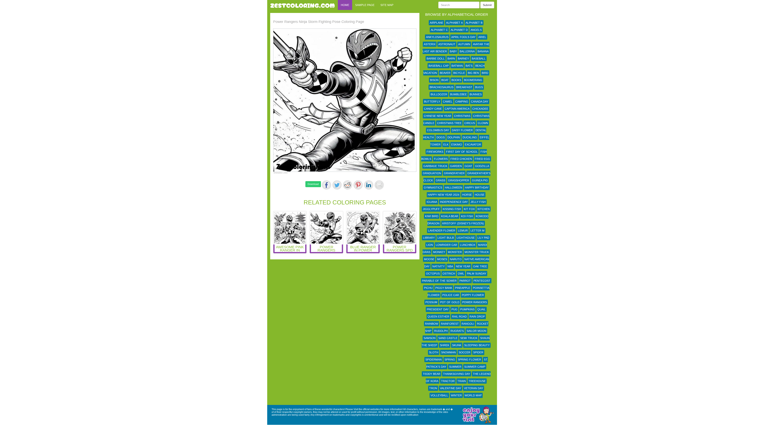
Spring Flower (469, 359)
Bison (434, 80)
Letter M (477, 230)
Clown (483, 123)
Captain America (457, 108)
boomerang (473, 80)
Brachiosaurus (441, 87)
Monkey (439, 252)
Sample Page (364, 5)
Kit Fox (469, 209)
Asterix (430, 44)
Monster (455, 252)
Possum (431, 302)
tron (433, 388)
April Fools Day (463, 37)
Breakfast (464, 87)
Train (461, 381)
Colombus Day (438, 130)
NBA (450, 266)
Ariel (482, 37)
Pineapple (462, 287)
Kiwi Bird (431, 216)
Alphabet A (454, 22)
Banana (483, 51)
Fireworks (435, 151)
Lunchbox (467, 244)
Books (456, 80)
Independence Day (454, 201)
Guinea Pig (480, 180)
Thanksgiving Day (456, 373)
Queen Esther (438, 316)
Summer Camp (474, 366)
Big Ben (473, 72)
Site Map (386, 5)
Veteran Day (473, 388)
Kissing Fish (452, 209)
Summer (455, 366)
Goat (468, 166)
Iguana (432, 201)
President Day (438, 309)
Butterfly (432, 101)
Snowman (448, 352)
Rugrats (457, 330)
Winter (456, 395)
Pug (454, 309)
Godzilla (482, 166)
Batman (457, 65)
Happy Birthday (477, 187)
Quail (481, 309)
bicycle (459, 72)
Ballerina (467, 51)
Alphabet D (459, 29)
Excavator (473, 144)
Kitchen (483, 209)
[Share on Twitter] (337, 185)
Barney (463, 58)
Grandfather (454, 173)
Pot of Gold (449, 302)
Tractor (448, 381)
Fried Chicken (461, 158)
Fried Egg (482, 158)
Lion (429, 244)
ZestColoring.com (302, 5)
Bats (469, 65)
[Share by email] (379, 185)
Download (313, 184)
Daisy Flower (462, 130)
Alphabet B (474, 22)
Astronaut (446, 44)
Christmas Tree (449, 123)
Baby (453, 51)
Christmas (462, 115)
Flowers (441, 158)
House (479, 194)
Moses (442, 259)
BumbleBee (458, 94)
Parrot (465, 280)
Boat (445, 80)
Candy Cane (433, 108)
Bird (485, 72)
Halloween (453, 187)
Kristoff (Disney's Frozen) (463, 223)
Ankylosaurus (437, 37)
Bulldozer (439, 94)
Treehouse (477, 381)
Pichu (428, 287)
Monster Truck (477, 252)
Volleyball (439, 395)
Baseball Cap (439, 65)
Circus (469, 123)
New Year (463, 266)
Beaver (445, 72)
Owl (461, 273)
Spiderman (433, 359)
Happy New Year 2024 (443, 194)
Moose (429, 259)
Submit (487, 5)
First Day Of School (462, 151)
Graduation (432, 173)
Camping (461, 101)
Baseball (479, 58)
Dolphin (453, 137)
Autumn (464, 44)
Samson (430, 338)
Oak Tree (480, 266)
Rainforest (450, 323)
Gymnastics (433, 187)
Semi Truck (468, 338)
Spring (449, 359)
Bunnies (476, 94)
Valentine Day (450, 388)
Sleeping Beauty (477, 345)
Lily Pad (483, 237)
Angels (476, 29)
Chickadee (480, 108)
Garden (456, 166)
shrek (444, 345)
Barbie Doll (436, 58)
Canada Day (479, 101)
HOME (345, 5)
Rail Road (459, 316)
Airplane (436, 22)
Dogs (441, 137)
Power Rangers (474, 302)
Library (429, 237)
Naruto (456, 259)
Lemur (463, 230)
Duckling (470, 137)
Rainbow (431, 323)
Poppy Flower (473, 295)
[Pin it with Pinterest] (358, 185)
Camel (447, 101)
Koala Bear (449, 216)
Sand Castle (447, 338)
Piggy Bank (443, 287)
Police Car (450, 295)
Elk (445, 144)
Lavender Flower (441, 230)
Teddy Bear (431, 373)
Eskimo (456, 144)
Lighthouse (466, 237)
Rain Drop (477, 316)
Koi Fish (467, 216)
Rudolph (441, 330)
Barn (451, 58)
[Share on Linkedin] (368, 185)
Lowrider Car (446, 244)
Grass (440, 180)
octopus (433, 273)
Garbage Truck (435, 166)
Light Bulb (446, 237)
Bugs (479, 87)
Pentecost (482, 280)
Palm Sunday (476, 273)
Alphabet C (439, 29)
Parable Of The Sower (439, 280)
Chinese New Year (437, 115)
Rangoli (468, 323)
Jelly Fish (478, 201)
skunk (456, 345)
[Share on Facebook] (326, 185)
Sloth (433, 352)
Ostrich (448, 273)
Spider (478, 352)
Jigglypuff (431, 209)
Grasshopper (458, 180)
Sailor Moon (476, 330)
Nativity (438, 266)
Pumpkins (467, 309)
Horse (467, 194)
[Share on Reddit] (347, 185)
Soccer (464, 352)
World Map (473, 395)
